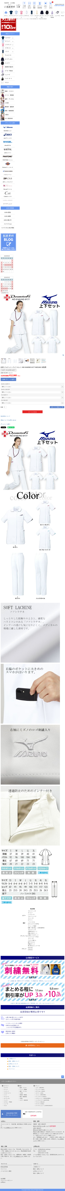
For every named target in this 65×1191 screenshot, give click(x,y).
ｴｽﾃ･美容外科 (9, 118)
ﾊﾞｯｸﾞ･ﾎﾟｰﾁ (8, 78)
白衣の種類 (7, 216)
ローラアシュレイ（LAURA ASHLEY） (44, 1105)
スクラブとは (8, 224)
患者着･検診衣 (9, 67)
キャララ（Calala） (40, 1103)
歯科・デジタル (23, 1091)
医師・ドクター (9, 91)
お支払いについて (13, 1063)
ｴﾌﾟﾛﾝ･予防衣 (9, 70)
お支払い (3, 1121)
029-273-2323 (42, 1151)
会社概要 (34, 6)
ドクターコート (7, 1093)
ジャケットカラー (5, 384)
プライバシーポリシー (7, 1180)
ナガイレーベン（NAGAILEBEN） (43, 1098)
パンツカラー (4, 395)
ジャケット (21, 16)
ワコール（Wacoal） (40, 1102)
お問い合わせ (29, 6)
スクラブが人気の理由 (7, 227)
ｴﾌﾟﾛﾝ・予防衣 (52, 16)
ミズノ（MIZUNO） (40, 1087)
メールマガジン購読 (6, 1171)
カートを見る (50, 6)
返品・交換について (14, 1066)
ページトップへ (62, 1076)
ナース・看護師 (9, 95)
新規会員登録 (4, 1167)
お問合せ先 (36, 1146)
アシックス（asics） (40, 1089)
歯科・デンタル (9, 99)
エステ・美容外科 (24, 1100)
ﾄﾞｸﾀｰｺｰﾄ (8, 48)
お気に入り (45, 6)
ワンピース (37, 16)
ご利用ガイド (24, 6)
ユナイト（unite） (40, 1093)
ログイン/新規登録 (39, 6)
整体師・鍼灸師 (9, 106)
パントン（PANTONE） (41, 1094)
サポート (36, 1163)
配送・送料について (14, 1061)
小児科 (7, 103)
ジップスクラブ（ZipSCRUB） (43, 1100)
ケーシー (7, 41)
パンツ (7, 51)
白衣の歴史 (7, 212)
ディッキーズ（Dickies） (41, 1096)
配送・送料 (36, 1121)
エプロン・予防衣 (8, 1102)
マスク (7, 82)
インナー (7, 63)
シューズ (7, 74)
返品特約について (5, 416)
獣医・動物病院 (9, 110)
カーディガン (42, 16)
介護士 (7, 114)
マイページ (12, 1069)
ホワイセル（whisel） (41, 1091)
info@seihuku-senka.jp (44, 1149)
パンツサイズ (4, 400)
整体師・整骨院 (23, 1094)
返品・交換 (4, 1146)
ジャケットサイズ (5, 389)
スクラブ (7, 37)
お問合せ (3, 1182)
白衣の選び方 (8, 220)
